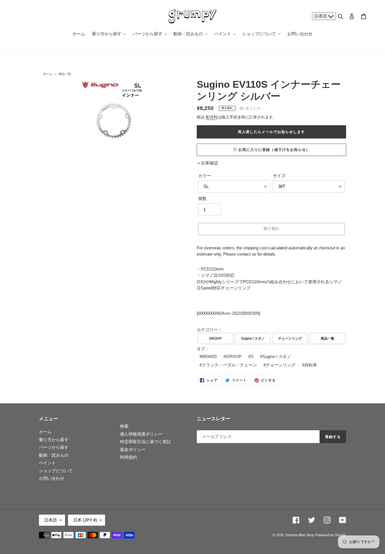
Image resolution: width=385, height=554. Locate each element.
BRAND (209, 356)
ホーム (47, 74)
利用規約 (128, 457)
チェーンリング (290, 338)
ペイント (47, 462)
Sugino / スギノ (253, 338)
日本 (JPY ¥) (85, 520)
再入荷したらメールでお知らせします (271, 132)
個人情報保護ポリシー (141, 434)
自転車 (310, 364)
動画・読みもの (53, 455)
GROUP (215, 338)
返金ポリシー (132, 449)
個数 (202, 198)
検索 (124, 426)
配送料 (212, 117)
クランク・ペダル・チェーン (229, 364)
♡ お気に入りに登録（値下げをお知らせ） (271, 150)
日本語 (321, 16)
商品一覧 (65, 74)
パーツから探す (53, 447)
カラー (204, 175)
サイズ (279, 175)
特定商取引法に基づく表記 (145, 441)
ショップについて (56, 470)
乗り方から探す (53, 439)
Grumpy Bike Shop (300, 535)
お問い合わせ (51, 478)
